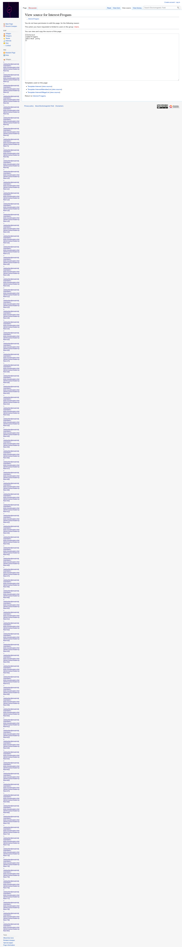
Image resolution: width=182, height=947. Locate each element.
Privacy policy (29, 106)
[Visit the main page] (11, 10)
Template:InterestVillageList (38, 92)
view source (47, 86)
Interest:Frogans (33, 19)
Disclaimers (59, 106)
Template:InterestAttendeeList (39, 89)
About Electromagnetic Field (44, 106)
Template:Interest (34, 86)
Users (76, 27)
